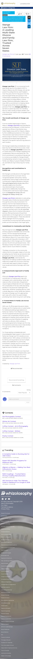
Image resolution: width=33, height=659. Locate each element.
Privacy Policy (5, 509)
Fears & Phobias (4, 563)
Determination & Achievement (8, 547)
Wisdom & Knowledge (6, 655)
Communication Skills (6, 534)
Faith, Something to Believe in (7, 560)
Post (27, 402)
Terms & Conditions (7, 507)
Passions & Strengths (5, 608)
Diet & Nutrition (4, 550)
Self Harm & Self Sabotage (7, 626)
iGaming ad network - (7, 457)
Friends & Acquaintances (6, 566)
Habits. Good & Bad (5, 568)
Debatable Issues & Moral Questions (9, 544)
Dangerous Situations (6, 539)
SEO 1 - (4, 470)
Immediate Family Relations (7, 579)
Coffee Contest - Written (11, 431)
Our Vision (4, 505)
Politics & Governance (6, 618)
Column (5, 15)
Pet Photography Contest (11, 416)
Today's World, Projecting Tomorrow (9, 647)
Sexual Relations (4, 632)
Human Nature (4, 574)
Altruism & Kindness (5, 523)
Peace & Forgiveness (5, 610)
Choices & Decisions (5, 531)
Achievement (4, 515)
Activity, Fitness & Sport (6, 518)
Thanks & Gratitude (5, 637)
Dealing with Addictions (6, 542)
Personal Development (6, 616)
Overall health (4, 605)
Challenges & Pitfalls (5, 529)
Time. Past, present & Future (7, 645)
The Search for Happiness (6, 642)
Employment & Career (6, 552)
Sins (2, 634)
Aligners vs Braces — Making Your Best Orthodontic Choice (16, 468)
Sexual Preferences (5, 629)
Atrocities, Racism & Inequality (8, 526)
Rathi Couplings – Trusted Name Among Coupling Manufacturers (14, 475)
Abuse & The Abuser (5, 513)
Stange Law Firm (7, 54)
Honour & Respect (5, 571)
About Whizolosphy (7, 503)
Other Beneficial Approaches (6, 12)
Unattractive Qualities (6, 653)
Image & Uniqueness (5, 576)
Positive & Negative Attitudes (7, 621)
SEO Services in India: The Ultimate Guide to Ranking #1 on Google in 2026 (16, 481)
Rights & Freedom (5, 624)
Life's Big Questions (5, 587)
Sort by (29, 390)
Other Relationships (5, 603)
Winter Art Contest (9, 421)
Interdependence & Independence (8, 584)
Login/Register (25, 4)
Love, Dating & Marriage (6, 589)
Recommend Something (16, 380)
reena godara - (5, 484)
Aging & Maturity (5, 521)
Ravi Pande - (5, 477)
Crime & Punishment (6, 537)
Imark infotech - (6, 464)
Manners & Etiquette (5, 592)
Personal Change (5, 613)
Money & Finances (5, 595)
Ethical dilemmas (5, 555)
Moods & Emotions (5, 597)
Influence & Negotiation (6, 581)
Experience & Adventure (6, 558)
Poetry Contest (7, 436)
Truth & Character (5, 650)
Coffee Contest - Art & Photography (15, 426)
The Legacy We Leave (6, 640)
